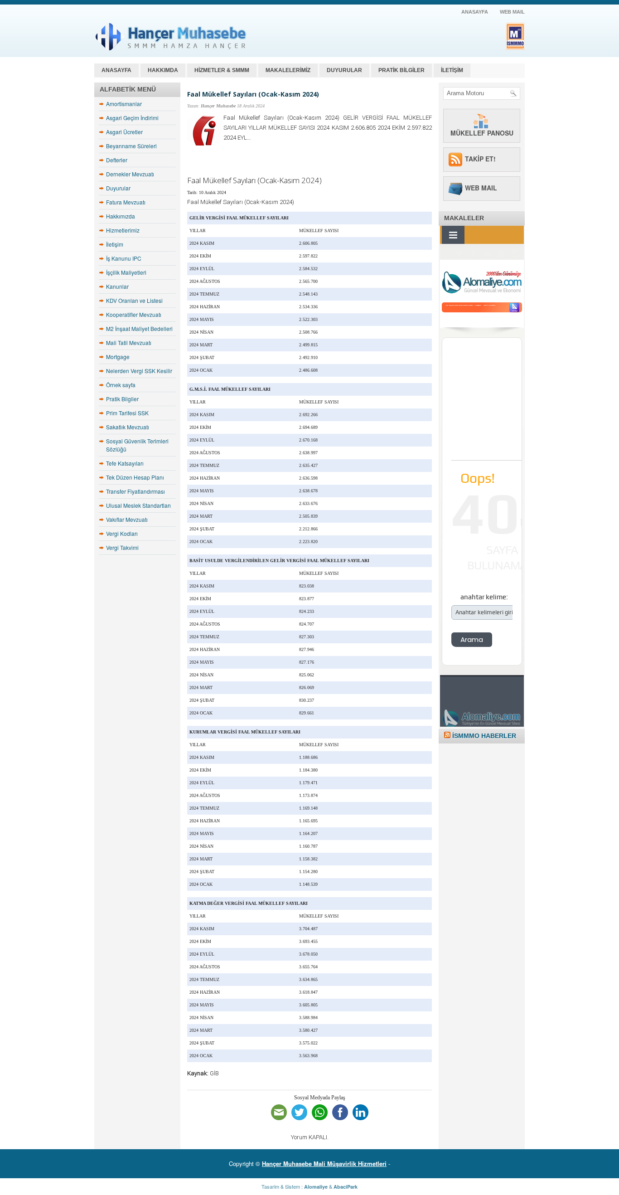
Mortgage (118, 356)
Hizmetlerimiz (123, 230)
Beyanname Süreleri (131, 146)
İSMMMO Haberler (484, 735)
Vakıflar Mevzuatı (127, 519)
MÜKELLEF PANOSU (481, 132)
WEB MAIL (512, 12)
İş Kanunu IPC (123, 258)
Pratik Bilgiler (122, 399)
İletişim (114, 244)
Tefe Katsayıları (125, 463)
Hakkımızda (120, 216)
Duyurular (118, 188)
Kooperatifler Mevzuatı (133, 314)
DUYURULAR (344, 70)
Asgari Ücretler (124, 132)
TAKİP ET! (480, 158)
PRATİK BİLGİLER (401, 70)
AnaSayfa (474, 12)
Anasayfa (116, 70)
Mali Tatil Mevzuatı (128, 342)
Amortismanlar (124, 103)
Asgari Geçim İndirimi (132, 117)
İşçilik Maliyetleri (126, 272)
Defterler (116, 160)
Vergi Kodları (122, 533)
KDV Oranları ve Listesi (134, 300)
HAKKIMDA (163, 70)
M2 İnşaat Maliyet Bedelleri (139, 328)
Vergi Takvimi (122, 547)
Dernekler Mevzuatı (130, 174)
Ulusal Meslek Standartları (138, 505)
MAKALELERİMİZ (288, 70)
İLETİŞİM (452, 70)
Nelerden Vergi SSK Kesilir (139, 370)
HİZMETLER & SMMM (221, 70)
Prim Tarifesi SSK (127, 413)
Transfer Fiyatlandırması (135, 491)
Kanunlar (117, 286)
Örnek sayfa (120, 385)
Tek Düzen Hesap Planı (135, 477)
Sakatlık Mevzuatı (127, 427)
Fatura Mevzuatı (125, 202)
